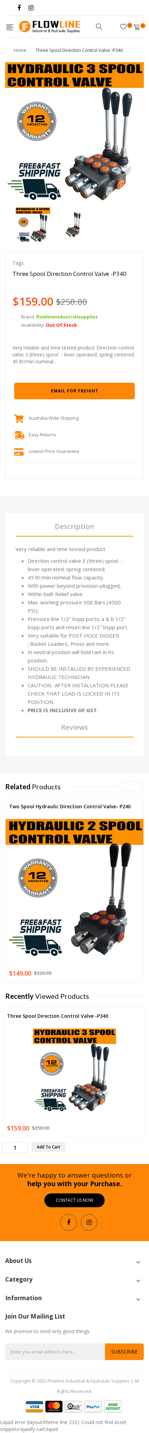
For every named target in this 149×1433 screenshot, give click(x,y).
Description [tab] (74, 526)
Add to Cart (48, 1147)
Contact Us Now (74, 1200)
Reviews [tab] (74, 727)
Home (20, 50)
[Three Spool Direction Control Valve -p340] (33, 224)
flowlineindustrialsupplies (67, 317)
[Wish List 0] (124, 26)
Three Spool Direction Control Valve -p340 (57, 1016)
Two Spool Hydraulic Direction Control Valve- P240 (70, 806)
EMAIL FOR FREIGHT (74, 391)
